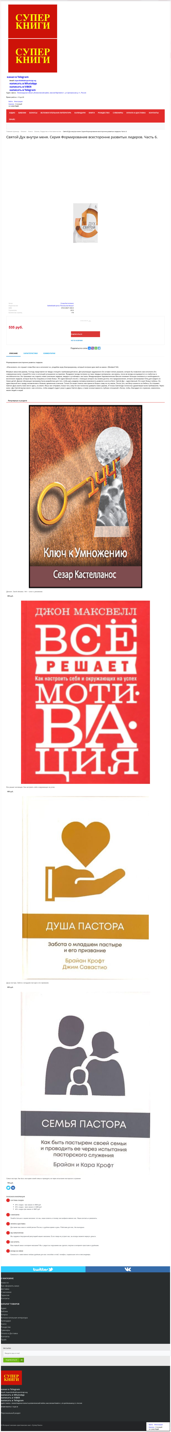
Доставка (5, 1289)
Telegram (23, 77)
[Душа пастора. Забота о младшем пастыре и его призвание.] (85, 888)
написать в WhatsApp (23, 83)
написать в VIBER (21, 86)
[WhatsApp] (95, 348)
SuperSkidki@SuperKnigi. (24, 80)
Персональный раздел (10, 1413)
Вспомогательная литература (14, 1317)
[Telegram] (99, 348)
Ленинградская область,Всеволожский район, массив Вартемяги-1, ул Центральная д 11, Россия (51, 93)
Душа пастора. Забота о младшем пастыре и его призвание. (27, 983)
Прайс (4, 1339)
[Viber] (92, 348)
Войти (11, 101)
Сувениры (5, 1330)
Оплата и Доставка (9, 1333)
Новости (5, 1282)
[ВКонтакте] (89, 348)
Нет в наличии (77, 340)
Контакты (5, 1298)
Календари (6, 1321)
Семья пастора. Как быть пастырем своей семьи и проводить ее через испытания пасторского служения (43, 1178)
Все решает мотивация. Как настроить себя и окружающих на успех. (30, 787)
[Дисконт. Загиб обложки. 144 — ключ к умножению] (85, 496)
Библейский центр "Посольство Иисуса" (60, 306)
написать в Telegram (23, 90)
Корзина (11, 104)
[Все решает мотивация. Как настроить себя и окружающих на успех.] (85, 692)
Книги (3, 1324)
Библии (4, 1311)
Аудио (3, 1308)
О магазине (6, 1292)
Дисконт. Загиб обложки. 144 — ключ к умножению (24, 591)
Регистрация (18, 101)
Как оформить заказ (10, 1286)
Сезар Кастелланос (67, 303)
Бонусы (4, 1314)
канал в (12, 77)
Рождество (6, 1327)
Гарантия (5, 1295)
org (35, 80)
